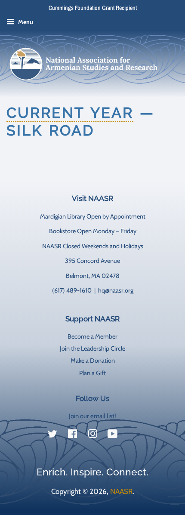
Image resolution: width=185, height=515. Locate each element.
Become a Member (92, 336)
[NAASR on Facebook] (72, 435)
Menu (25, 22)
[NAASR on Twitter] (52, 435)
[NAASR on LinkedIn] (132, 436)
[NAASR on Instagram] (92, 435)
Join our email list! (92, 416)
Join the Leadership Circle (92, 348)
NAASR (121, 491)
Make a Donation (93, 360)
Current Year (69, 112)
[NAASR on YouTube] (112, 435)
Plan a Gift (92, 373)
